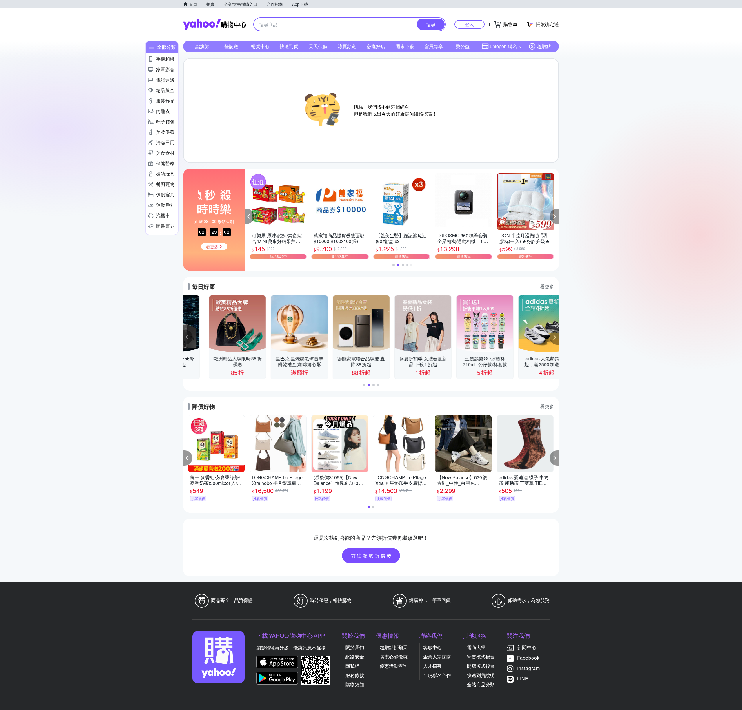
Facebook (528, 657)
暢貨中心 (260, 46)
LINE (523, 678)
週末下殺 (405, 46)
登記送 (231, 46)
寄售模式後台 (481, 656)
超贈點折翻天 (394, 647)
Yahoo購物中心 (214, 24)
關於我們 (354, 647)
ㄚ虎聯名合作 (437, 675)
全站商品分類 (481, 684)
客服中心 (432, 647)
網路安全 (354, 656)
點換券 (202, 46)
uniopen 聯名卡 (506, 46)
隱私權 (352, 665)
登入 (469, 24)
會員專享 (433, 46)
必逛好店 (376, 46)
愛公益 (463, 46)
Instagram (528, 668)
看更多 (547, 286)
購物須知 (354, 684)
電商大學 (476, 647)
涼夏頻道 (347, 46)
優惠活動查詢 (394, 665)
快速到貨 (289, 46)
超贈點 (544, 46)
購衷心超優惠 (394, 656)
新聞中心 (527, 647)
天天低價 (318, 46)
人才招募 (432, 665)
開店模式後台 (481, 665)
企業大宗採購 (437, 656)
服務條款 (354, 675)
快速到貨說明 (481, 675)
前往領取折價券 (372, 555)
